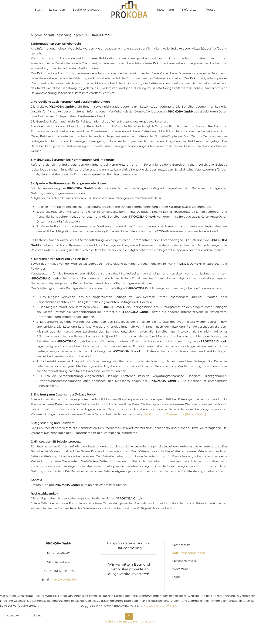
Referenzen (190, 9)
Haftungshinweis (184, 561)
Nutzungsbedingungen (188, 553)
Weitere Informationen (120, 621)
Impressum (180, 569)
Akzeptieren (12, 615)
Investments (166, 9)
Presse (210, 9)
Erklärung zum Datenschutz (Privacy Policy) (175, 414)
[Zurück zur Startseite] (129, 9)
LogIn (176, 577)
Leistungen (57, 9)
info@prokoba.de (64, 579)
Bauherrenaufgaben (87, 9)
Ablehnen (37, 615)
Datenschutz (181, 545)
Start (38, 9)
